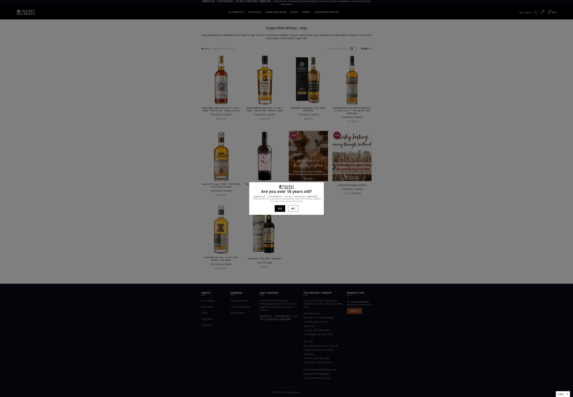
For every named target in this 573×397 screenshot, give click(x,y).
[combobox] (563, 394)
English (560, 394)
